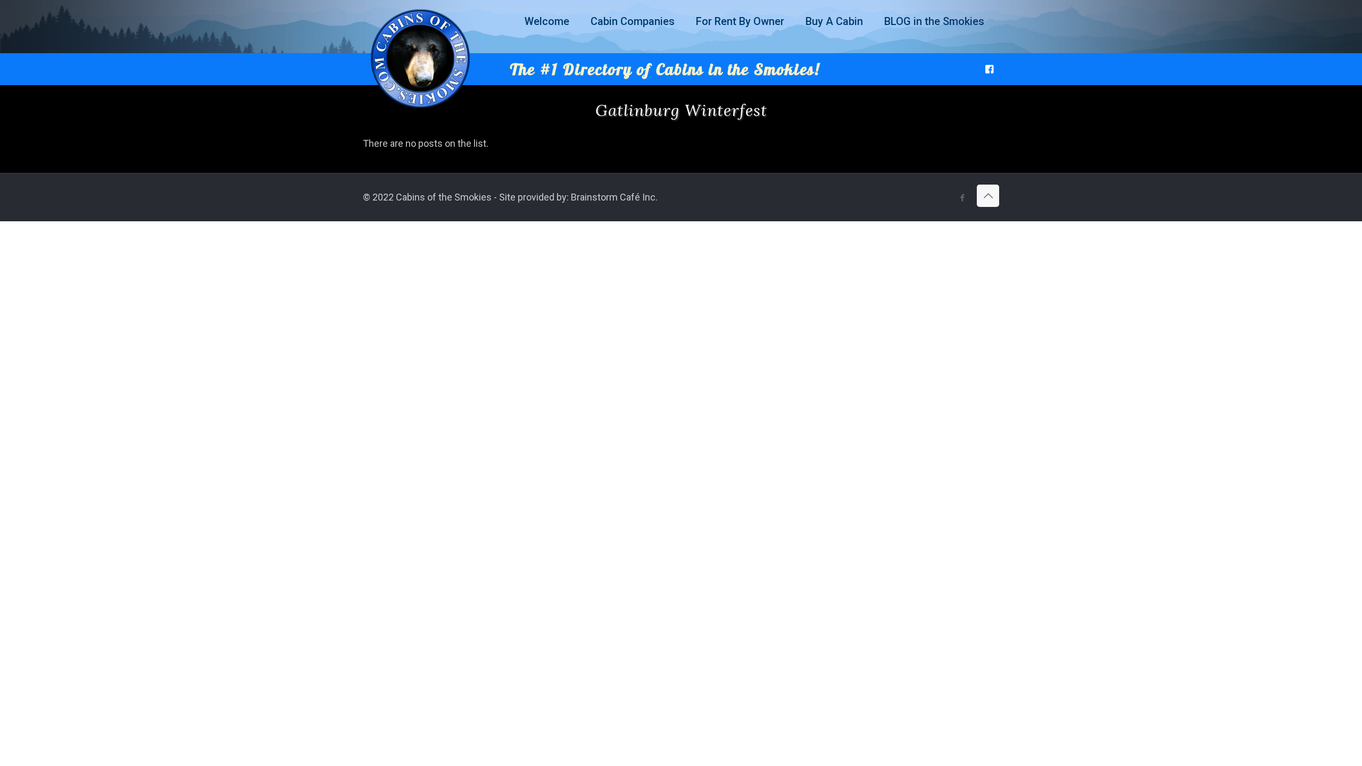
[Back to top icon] (988, 196)
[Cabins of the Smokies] (420, 108)
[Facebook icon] (962, 198)
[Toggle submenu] (547, 48)
